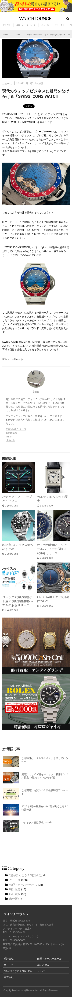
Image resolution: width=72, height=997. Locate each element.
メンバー (42, 971)
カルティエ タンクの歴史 (52, 498)
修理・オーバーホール (25, 25)
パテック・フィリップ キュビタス (17, 498)
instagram (11, 432)
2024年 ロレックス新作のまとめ (17, 546)
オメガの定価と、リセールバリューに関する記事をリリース (52, 548)
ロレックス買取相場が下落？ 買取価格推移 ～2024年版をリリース (18, 601)
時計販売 (14, 889)
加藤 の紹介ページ (16, 429)
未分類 (13, 898)
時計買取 (6, 25)
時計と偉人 (59, 25)
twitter (9, 436)
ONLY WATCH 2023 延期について (53, 599)
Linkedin (10, 440)
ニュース (45, 25)
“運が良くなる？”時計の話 (25, 875)
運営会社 (9, 977)
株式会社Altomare (20, 920)
